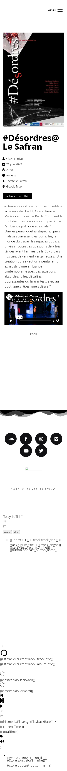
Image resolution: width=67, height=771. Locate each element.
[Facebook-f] (26, 439)
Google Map (14, 186)
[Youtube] (26, 451)
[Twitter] (41, 451)
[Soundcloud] (11, 439)
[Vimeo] (56, 439)
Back (33, 334)
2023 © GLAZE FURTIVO (33, 489)
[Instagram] (41, 439)
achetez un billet (17, 196)
